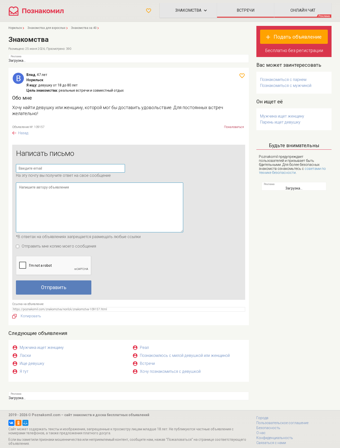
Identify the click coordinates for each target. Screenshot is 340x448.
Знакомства (188, 10)
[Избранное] (149, 11)
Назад (23, 133)
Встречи (147, 363)
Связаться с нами (271, 443)
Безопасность (268, 428)
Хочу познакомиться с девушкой (170, 371)
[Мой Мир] (25, 423)
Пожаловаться (234, 127)
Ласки (25, 355)
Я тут (24, 371)
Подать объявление (298, 37)
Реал (144, 347)
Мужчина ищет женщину (42, 347)
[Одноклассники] (18, 423)
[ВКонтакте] (11, 423)
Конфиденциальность (274, 438)
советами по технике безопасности (292, 171)
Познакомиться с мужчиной (285, 85)
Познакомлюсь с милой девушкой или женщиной (185, 355)
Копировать (31, 316)
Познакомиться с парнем (283, 79)
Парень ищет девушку (280, 122)
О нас (261, 433)
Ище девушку (32, 363)
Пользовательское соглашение (282, 423)
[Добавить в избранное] (242, 76)
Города (262, 418)
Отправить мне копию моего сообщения (59, 246)
